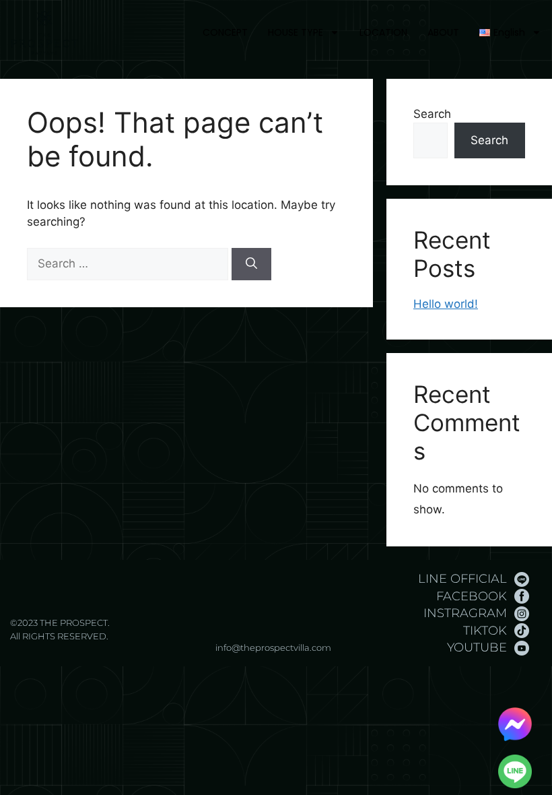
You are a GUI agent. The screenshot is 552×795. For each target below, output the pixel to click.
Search (432, 114)
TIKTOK (485, 630)
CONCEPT (225, 32)
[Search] (251, 264)
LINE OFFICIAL (462, 578)
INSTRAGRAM (465, 613)
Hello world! (445, 304)
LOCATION (383, 32)
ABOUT (443, 32)
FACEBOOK (471, 596)
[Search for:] (129, 263)
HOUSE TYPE (295, 32)
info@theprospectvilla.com (273, 647)
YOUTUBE (477, 647)
